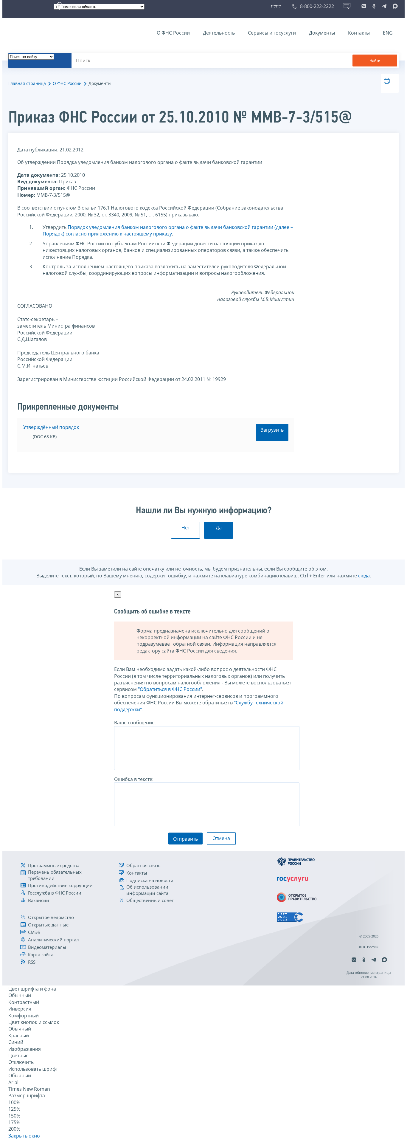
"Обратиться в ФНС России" (170, 689)
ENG (388, 33)
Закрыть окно (24, 1135)
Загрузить (272, 430)
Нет (185, 527)
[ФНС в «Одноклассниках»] (373, 6)
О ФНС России (173, 33)
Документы (322, 33)
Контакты (359, 33)
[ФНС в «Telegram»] (384, 6)
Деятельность (219, 33)
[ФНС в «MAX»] (394, 6)
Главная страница (27, 83)
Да (219, 527)
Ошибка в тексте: (133, 779)
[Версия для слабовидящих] (277, 6)
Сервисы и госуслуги (272, 33)
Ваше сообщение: (135, 722)
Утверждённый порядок (51, 427)
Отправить (185, 839)
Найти (374, 60)
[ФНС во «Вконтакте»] (363, 6)
